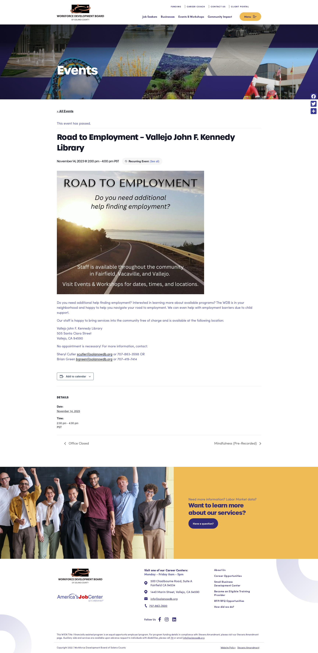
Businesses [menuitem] (168, 16)
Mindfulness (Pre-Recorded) (236, 443)
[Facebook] (313, 96)
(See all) (154, 161)
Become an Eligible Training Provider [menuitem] (232, 593)
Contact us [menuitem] (218, 6)
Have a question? (203, 523)
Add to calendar (76, 376)
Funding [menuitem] (176, 6)
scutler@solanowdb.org (94, 354)
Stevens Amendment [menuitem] (248, 647)
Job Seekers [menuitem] (149, 16)
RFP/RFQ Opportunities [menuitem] (229, 601)
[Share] (313, 111)
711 (172, 637)
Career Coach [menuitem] (196, 6)
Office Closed (78, 443)
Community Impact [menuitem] (220, 16)
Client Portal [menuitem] (240, 6)
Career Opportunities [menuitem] (228, 576)
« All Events (65, 111)
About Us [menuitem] (219, 570)
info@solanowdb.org (164, 599)
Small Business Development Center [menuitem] (227, 583)
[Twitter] (313, 103)
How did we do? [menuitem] (224, 606)
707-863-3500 (158, 606)
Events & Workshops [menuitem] (191, 16)
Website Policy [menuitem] (228, 647)
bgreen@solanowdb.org (94, 359)
